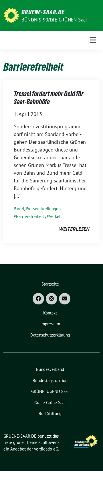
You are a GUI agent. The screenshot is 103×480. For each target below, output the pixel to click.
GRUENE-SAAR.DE (42, 12)
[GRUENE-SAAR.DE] (11, 15)
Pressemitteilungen (43, 208)
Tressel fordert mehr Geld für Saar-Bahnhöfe (49, 98)
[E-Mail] (64, 298)
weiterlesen (74, 229)
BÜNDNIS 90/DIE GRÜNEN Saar (54, 20)
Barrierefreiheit (30, 216)
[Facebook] (38, 298)
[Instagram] (51, 298)
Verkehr (56, 216)
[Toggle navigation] (93, 40)
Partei (19, 208)
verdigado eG (46, 449)
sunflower (48, 442)
